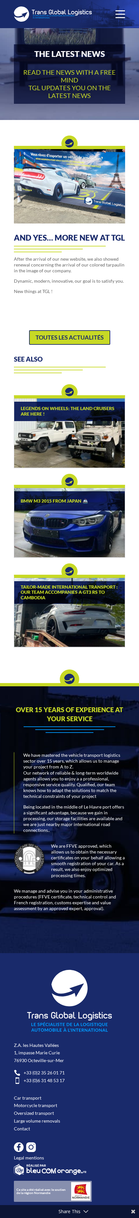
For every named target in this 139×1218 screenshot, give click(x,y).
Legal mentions (29, 1157)
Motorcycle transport (35, 1105)
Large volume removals (37, 1121)
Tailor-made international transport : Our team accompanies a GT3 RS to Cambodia (69, 592)
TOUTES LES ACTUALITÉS (70, 337)
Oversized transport (34, 1113)
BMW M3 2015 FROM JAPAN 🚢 (54, 501)
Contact (22, 1128)
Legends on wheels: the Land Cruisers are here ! (67, 411)
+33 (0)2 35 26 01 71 (39, 1073)
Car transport (27, 1098)
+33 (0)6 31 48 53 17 (39, 1080)
